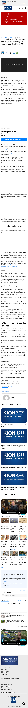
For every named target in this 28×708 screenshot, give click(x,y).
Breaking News (4, 683)
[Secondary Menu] (3, 8)
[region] (14, 608)
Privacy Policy (4, 672)
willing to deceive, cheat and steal (12, 149)
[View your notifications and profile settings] (25, 600)
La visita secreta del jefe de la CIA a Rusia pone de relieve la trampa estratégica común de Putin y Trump (13, 447)
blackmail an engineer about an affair (12, 153)
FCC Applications (5, 671)
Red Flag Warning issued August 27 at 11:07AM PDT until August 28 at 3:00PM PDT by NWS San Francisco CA (13, 20)
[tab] (5, 600)
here (8, 585)
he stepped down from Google (11, 264)
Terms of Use (4, 674)
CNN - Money (13, 386)
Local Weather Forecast (6, 687)
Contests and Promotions (6, 684)
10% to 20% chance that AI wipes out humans (13, 91)
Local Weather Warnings (6, 689)
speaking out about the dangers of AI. (9, 266)
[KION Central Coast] (10, 8)
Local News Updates (5, 686)
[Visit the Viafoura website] (24, 626)
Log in (21, 590)
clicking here (5, 581)
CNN (3, 47)
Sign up (24, 590)
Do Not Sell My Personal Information (9, 676)
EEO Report (4, 669)
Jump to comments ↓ (5, 391)
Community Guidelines (6, 667)
